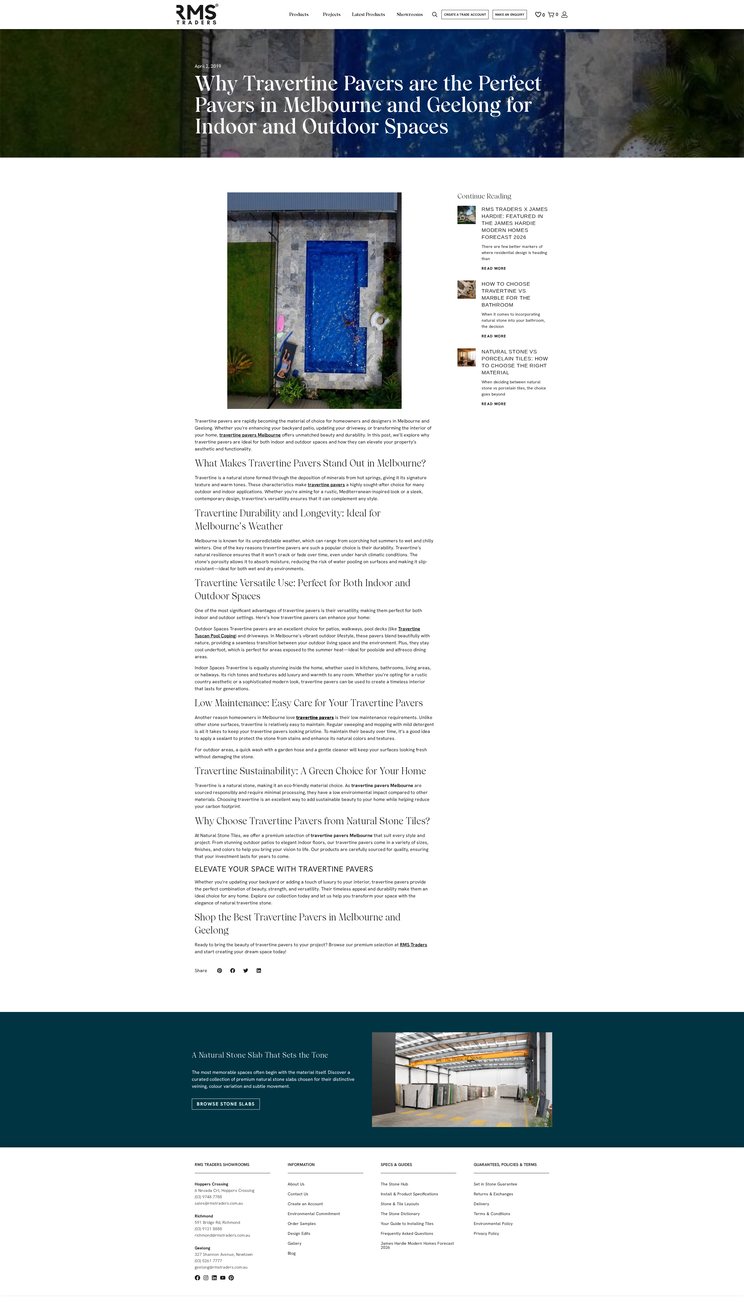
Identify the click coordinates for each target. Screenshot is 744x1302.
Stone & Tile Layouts (400, 1203)
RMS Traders (413, 945)
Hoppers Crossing (211, 1184)
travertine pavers (326, 485)
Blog (292, 1253)
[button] (219, 970)
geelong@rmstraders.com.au (221, 1267)
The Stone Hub (394, 1184)
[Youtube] (223, 1277)
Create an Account (305, 1203)
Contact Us (298, 1194)
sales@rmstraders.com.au (219, 1203)
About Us (296, 1184)
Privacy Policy (486, 1233)
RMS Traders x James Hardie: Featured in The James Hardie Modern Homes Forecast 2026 (515, 223)
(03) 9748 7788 (208, 1196)
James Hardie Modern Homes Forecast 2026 (417, 1245)
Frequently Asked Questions (407, 1233)
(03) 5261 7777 (208, 1260)
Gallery (294, 1243)
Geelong (202, 1248)
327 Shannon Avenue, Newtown (224, 1254)
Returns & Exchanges (493, 1194)
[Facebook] (197, 1277)
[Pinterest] (231, 1277)
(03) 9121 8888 (208, 1228)
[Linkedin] (214, 1277)
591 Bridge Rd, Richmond (217, 1222)
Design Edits (299, 1233)
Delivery (481, 1203)
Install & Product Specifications (409, 1194)
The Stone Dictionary (400, 1213)
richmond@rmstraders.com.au (222, 1235)
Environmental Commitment (314, 1213)
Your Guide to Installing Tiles (407, 1223)
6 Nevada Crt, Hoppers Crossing (224, 1190)
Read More (494, 268)
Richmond (204, 1216)
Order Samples (302, 1223)
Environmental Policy (493, 1223)
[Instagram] (206, 1277)
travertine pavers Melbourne (250, 435)
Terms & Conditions (492, 1213)
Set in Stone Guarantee (495, 1184)
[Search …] (434, 15)
